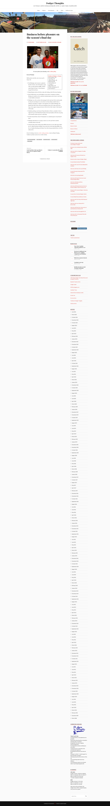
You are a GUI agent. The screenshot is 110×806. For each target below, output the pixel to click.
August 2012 (74, 631)
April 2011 (74, 674)
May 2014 (74, 577)
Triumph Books (73, 120)
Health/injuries (53, 42)
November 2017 (75, 477)
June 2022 (74, 357)
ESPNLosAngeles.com (74, 287)
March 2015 (74, 550)
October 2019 (75, 417)
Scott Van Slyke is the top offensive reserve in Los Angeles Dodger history (34, 151)
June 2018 (74, 460)
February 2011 (75, 680)
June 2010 (74, 702)
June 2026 (74, 311)
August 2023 (74, 325)
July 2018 (74, 458)
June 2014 (74, 574)
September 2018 (75, 452)
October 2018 (75, 450)
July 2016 (74, 506)
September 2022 (75, 349)
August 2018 (74, 455)
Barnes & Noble (73, 126)
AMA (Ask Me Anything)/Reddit (76, 175)
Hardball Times (73, 289)
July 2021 (74, 371)
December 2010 (75, 685)
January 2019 (74, 441)
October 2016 (75, 498)
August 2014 (74, 569)
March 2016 (74, 517)
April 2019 (74, 433)
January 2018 (74, 474)
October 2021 (75, 363)
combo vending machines (43, 133)
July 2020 (74, 395)
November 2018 (75, 447)
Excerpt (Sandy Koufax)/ (77, 161)
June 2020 (74, 398)
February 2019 (75, 439)
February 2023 (75, 336)
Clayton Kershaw (31, 139)
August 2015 (74, 536)
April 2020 (74, 401)
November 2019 (75, 414)
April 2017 (74, 487)
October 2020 (75, 387)
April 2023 (74, 333)
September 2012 (75, 628)
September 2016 (75, 501)
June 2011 (74, 669)
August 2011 (74, 664)
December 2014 (75, 558)
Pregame (59, 42)
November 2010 (75, 688)
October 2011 (75, 658)
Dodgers (44, 10)
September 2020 (75, 390)
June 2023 (74, 328)
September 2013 (75, 599)
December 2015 (75, 525)
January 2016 (74, 523)
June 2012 (74, 637)
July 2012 (74, 634)
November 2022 (75, 344)
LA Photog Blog (52, 71)
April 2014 (74, 580)
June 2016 (74, 509)
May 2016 (74, 512)
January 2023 (74, 338)
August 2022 (74, 352)
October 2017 (75, 479)
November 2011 (75, 655)
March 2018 (74, 469)
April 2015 (74, 547)
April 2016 (74, 515)
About (62, 10)
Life (57, 10)
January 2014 (74, 588)
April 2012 (74, 642)
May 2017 (74, 485)
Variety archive (73, 303)
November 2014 (75, 561)
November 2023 (75, 320)
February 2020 (75, 406)
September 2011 (75, 661)
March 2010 (74, 710)
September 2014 (75, 566)
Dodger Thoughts (55, 3)
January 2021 (74, 382)
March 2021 (74, 379)
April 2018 (74, 466)
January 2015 (74, 555)
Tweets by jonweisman (74, 237)
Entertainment (51, 10)
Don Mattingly (46, 139)
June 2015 (74, 542)
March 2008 (74, 718)
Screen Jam (72, 295)
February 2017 (75, 490)
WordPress (51, 803)
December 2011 (75, 653)
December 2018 (75, 444)
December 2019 (75, 412)
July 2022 (74, 355)
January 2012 (74, 650)
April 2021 (74, 376)
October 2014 (75, 563)
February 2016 (75, 520)
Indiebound (72, 131)
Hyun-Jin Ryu (54, 139)
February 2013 (75, 618)
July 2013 (74, 604)
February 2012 (75, 647)
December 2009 (75, 715)
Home (38, 10)
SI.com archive (73, 298)
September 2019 (75, 420)
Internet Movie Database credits (76, 292)
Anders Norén (63, 803)
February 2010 (75, 712)
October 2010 (75, 691)
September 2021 (75, 366)
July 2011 (74, 666)
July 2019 (74, 425)
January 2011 (74, 683)
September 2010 (75, 693)
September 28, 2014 (42, 42)
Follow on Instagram (82, 228)
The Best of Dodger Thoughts (76, 300)
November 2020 (75, 385)
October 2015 (75, 531)
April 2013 (74, 612)
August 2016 (74, 504)
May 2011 (74, 672)
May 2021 (74, 374)
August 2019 (74, 422)
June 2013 (74, 607)
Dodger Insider (73, 284)
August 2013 (74, 601)
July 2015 (74, 539)
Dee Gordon (39, 139)
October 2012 (75, 626)
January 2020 (74, 409)
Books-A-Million (73, 128)
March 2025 (74, 314)
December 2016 (75, 493)
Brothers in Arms (69, 10)
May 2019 (74, 431)
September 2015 (75, 534)
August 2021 (74, 368)
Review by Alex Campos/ (78, 159)
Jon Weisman (31, 42)
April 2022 (74, 360)
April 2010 (74, 707)
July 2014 (74, 571)
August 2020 (74, 393)
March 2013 (74, 615)
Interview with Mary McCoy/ (78, 168)
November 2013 (75, 593)
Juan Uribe (30, 141)
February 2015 (75, 553)
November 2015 (75, 528)
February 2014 (75, 585)
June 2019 (74, 428)
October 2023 (75, 322)
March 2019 (74, 436)
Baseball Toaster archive (75, 281)
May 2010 (74, 704)
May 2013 (74, 609)
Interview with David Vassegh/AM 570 (78, 211)
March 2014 (74, 582)
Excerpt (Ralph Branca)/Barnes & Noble (78, 196)
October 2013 (75, 596)
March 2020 (74, 404)
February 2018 (75, 471)
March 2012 (74, 645)
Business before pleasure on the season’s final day (43, 36)
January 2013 (74, 620)
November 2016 (75, 496)
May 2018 (74, 463)
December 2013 (75, 590)
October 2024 (75, 317)
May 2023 (74, 330)
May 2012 (74, 639)
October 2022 (75, 347)
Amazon (72, 123)
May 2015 (74, 544)
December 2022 (75, 341)
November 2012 (75, 623)
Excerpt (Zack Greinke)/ (78, 194)
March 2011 (74, 677)
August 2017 (74, 482)
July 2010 (74, 699)
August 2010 (74, 696)
